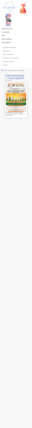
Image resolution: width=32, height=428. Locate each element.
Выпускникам (7, 39)
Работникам (6, 42)
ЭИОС (3, 35)
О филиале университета (9, 47)
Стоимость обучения (8, 61)
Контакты (5, 65)
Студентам (5, 32)
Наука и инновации (8, 54)
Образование (6, 51)
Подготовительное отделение (11, 58)
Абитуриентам (7, 28)
